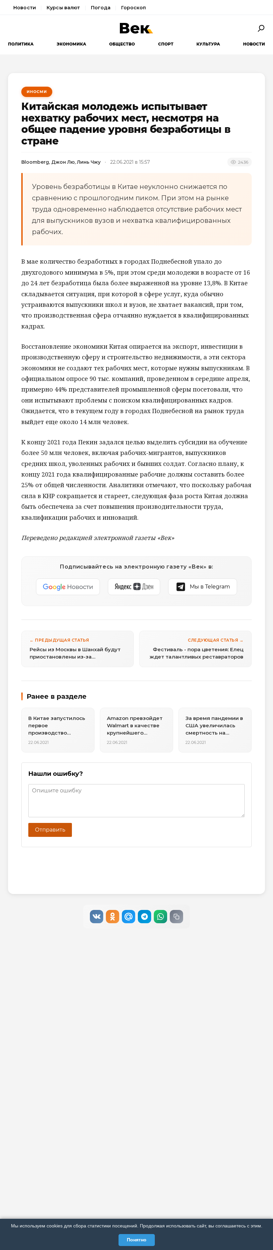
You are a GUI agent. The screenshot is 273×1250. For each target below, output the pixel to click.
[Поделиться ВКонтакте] (96, 916)
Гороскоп (133, 8)
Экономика (71, 44)
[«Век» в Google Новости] (68, 587)
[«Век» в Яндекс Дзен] (134, 587)
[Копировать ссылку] (176, 916)
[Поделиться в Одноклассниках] (112, 916)
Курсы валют (63, 8)
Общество (122, 44)
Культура (208, 44)
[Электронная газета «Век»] (136, 28)
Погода (101, 8)
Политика (21, 44)
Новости (24, 8)
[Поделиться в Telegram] (144, 916)
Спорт (165, 44)
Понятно (136, 1239)
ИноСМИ (37, 91)
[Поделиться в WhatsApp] (160, 916)
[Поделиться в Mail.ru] (128, 916)
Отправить (50, 830)
